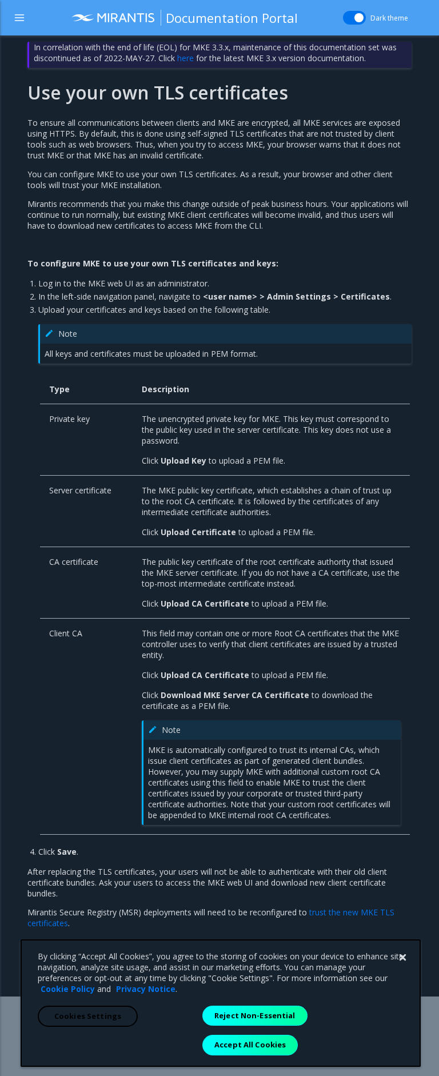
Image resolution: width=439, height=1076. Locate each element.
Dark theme (389, 18)
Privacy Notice (145, 988)
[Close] (402, 957)
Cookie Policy (68, 988)
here (185, 58)
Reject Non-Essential (255, 1015)
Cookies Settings (87, 1016)
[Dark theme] (354, 18)
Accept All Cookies (250, 1044)
